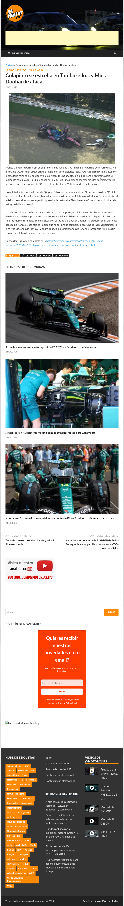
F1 (22, 256)
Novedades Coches (16, 831)
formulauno (27, 798)
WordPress (102, 901)
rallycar (28, 849)
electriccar (12, 779)
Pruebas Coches (14, 840)
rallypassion (13, 864)
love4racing (12, 803)
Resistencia (23, 868)
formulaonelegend (15, 793)
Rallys (25, 864)
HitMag (114, 901)
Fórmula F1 (22, 70)
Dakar (25, 775)
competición (13, 775)
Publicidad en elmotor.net (60, 774)
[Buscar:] (62, 612)
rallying (22, 859)
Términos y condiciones (58, 763)
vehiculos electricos (16, 873)
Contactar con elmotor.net (60, 780)
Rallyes (10, 854)
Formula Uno (36, 70)
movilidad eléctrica (16, 821)
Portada (9, 65)
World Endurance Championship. (15, 879)
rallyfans (11, 859)
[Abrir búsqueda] (115, 53)
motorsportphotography (18, 812)
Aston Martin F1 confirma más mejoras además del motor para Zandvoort (50, 432)
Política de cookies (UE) (59, 769)
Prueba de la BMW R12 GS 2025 (109, 774)
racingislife (21, 845)
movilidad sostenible (17, 826)
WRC (9, 885)
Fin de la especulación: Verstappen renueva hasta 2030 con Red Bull (60, 850)
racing (10, 845)
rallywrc (11, 868)
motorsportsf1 (14, 817)
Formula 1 (10, 70)
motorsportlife (14, 807)
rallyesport (23, 854)
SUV (35, 868)
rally (19, 849)
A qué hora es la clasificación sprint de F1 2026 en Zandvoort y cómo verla (50, 347)
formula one (44, 256)
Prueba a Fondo (14, 835)
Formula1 (11, 784)
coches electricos (26, 770)
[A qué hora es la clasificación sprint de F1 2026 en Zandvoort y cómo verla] (62, 308)
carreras (11, 770)
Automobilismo (14, 766)
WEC (31, 873)
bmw (27, 766)
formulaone (25, 784)
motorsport (27, 803)
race (27, 840)
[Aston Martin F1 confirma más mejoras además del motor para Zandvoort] (62, 394)
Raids (33, 845)
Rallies (10, 849)
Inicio (49, 757)
